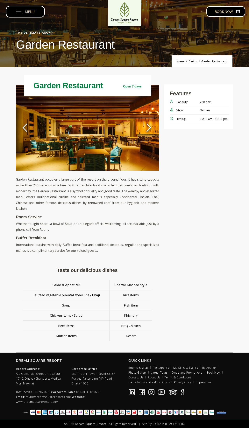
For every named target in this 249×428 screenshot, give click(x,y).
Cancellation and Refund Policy (149, 382)
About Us (154, 377)
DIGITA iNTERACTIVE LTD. (169, 424)
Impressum (203, 382)
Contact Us (135, 377)
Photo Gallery (137, 372)
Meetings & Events (185, 367)
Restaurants (161, 367)
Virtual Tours (159, 372)
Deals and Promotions (187, 372)
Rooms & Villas (138, 367)
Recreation (209, 367)
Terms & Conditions (178, 377)
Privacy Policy (183, 382)
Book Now (213, 372)
